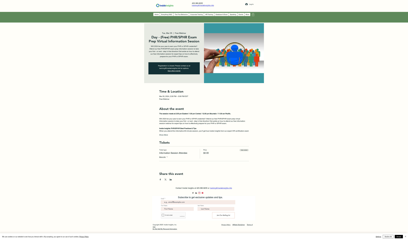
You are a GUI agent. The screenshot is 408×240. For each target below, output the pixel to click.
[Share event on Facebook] (160, 179)
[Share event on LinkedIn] (171, 179)
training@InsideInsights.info (203, 5)
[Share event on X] (165, 179)
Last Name (201, 205)
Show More (163, 135)
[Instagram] (199, 193)
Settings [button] (378, 237)
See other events (174, 71)
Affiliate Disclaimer (238, 225)
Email (162, 198)
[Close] (405, 236)
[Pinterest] (202, 193)
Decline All (388, 237)
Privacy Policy (84, 237)
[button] (253, 14)
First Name (164, 205)
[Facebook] (193, 193)
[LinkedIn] (196, 193)
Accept (399, 237)
